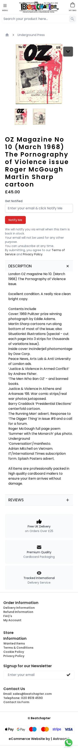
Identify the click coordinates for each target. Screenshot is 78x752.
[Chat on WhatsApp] (68, 742)
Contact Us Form (16, 702)
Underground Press (31, 35)
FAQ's (7, 616)
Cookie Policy (13, 652)
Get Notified (13, 201)
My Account (12, 620)
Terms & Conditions (18, 648)
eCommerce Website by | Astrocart (39, 739)
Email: (27, 694)
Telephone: (23, 698)
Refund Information (18, 612)
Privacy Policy (32, 254)
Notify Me (15, 220)
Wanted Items (14, 643)
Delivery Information (19, 608)
